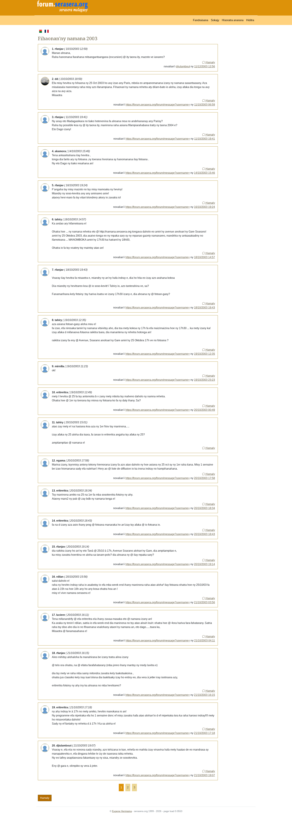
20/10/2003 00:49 (204, 409)
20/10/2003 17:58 (204, 478)
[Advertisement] (236, 79)
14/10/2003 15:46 (204, 172)
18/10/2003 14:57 (204, 257)
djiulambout (183, 66)
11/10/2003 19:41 (204, 138)
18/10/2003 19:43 (204, 307)
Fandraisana (200, 20)
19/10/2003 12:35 (204, 353)
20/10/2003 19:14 (204, 564)
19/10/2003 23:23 (204, 379)
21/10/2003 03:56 (204, 602)
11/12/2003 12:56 (204, 66)
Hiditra (250, 20)
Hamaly (210, 62)
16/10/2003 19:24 (204, 206)
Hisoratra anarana (233, 20)
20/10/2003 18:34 (204, 508)
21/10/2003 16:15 (204, 694)
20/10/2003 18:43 (204, 534)
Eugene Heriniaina (122, 811)
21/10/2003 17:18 (204, 733)
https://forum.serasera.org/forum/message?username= (158, 104)
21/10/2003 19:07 (204, 775)
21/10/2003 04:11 (204, 640)
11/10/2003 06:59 (204, 104)
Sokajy (215, 20)
